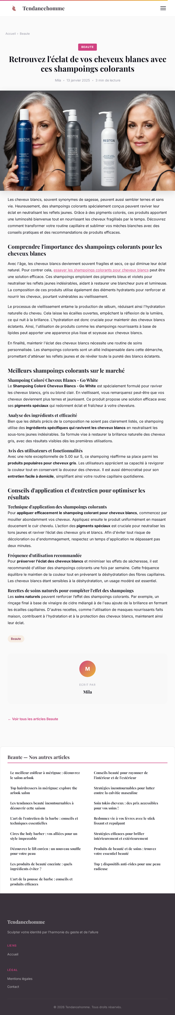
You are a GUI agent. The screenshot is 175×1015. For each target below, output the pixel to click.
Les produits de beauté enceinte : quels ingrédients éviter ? (41, 866)
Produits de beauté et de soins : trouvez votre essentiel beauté (125, 851)
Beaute (25, 33)
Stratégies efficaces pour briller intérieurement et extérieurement (121, 836)
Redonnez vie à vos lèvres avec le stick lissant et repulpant (124, 820)
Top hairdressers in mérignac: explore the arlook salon (43, 790)
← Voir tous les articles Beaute (33, 719)
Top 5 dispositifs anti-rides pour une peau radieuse (127, 866)
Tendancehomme (44, 8)
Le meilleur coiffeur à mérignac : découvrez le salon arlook (45, 775)
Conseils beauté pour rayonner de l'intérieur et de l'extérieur (121, 775)
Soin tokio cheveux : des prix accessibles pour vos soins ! (126, 805)
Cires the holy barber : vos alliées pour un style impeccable (43, 836)
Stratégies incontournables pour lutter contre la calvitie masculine (124, 790)
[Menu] (163, 8)
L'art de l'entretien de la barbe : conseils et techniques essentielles (44, 820)
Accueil (10, 33)
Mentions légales (19, 979)
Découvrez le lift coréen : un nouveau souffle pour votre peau (45, 851)
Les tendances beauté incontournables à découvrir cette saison (42, 805)
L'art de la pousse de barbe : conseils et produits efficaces (41, 881)
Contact (13, 987)
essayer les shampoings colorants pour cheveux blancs (101, 270)
